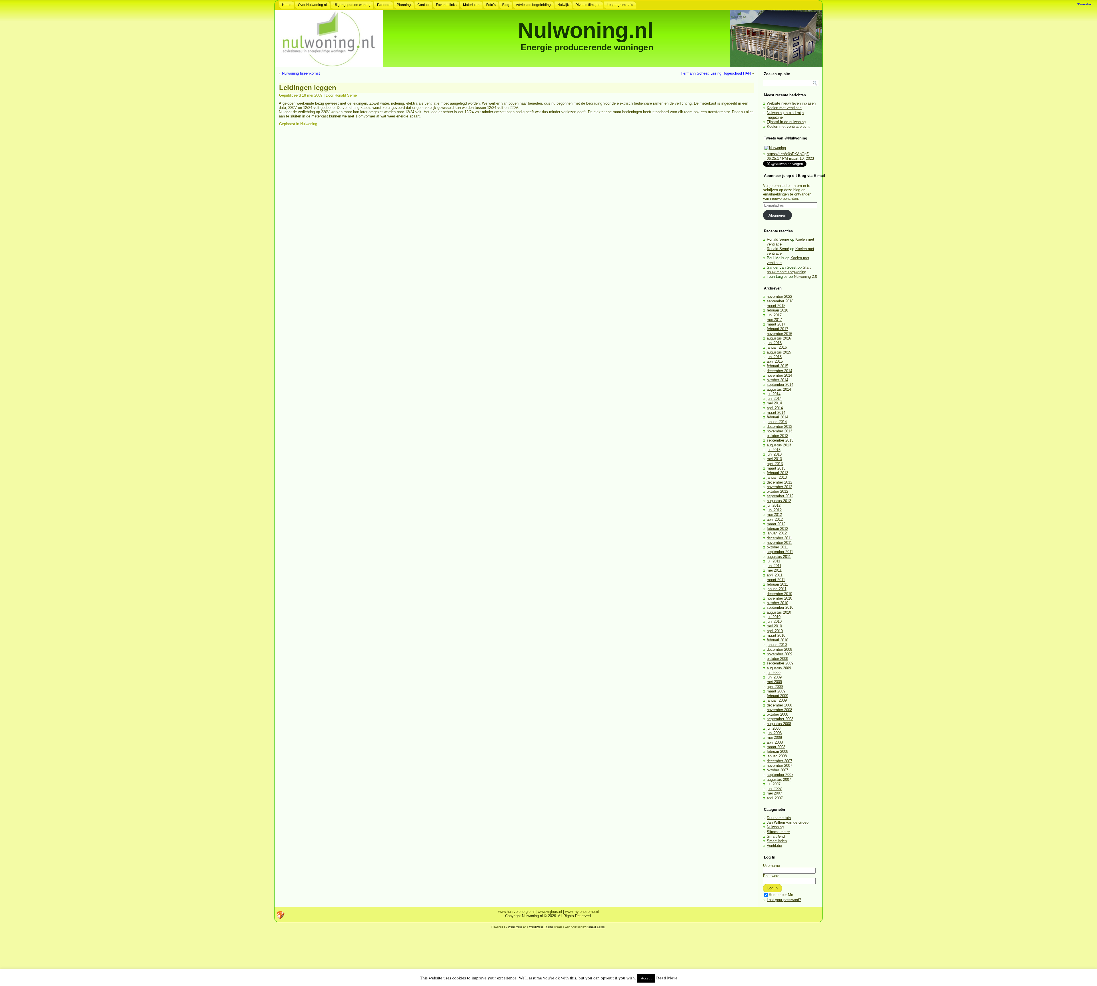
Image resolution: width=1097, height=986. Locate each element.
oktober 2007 (777, 770)
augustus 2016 (779, 338)
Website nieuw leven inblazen (791, 103)
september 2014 (780, 384)
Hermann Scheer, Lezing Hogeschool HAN (716, 73)
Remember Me (781, 895)
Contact (423, 5)
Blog (505, 5)
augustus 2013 (779, 445)
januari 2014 (777, 422)
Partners (383, 5)
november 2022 (779, 296)
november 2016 (779, 334)
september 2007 (780, 775)
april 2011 (774, 575)
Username (771, 865)
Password (771, 876)
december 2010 (779, 594)
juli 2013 (773, 450)
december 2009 (779, 649)
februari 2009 (777, 696)
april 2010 (775, 631)
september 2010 (780, 607)
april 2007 (775, 798)
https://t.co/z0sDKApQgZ (788, 154)
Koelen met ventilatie (784, 108)
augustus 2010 (779, 612)
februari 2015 (777, 366)
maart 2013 (776, 468)
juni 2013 (774, 454)
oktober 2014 (777, 380)
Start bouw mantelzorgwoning (789, 269)
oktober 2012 (777, 491)
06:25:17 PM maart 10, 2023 (790, 158)
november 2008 (779, 710)
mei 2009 (774, 682)
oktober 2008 (777, 714)
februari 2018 (777, 310)
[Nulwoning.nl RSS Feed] (280, 915)
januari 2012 (777, 533)
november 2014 (779, 375)
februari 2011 (777, 584)
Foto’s (491, 5)
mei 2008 (774, 737)
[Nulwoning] (775, 148)
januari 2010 (777, 644)
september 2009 (780, 663)
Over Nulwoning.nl (312, 5)
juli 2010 (773, 617)
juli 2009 (773, 672)
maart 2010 (776, 635)
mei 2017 (774, 320)
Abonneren (777, 215)
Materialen (471, 5)
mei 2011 (774, 570)
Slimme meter (778, 832)
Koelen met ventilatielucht (788, 126)
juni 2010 (774, 621)
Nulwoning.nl (585, 30)
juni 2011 (774, 566)
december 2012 (779, 482)
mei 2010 (774, 626)
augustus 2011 (779, 556)
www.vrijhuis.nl (550, 911)
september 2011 (780, 552)
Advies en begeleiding (533, 5)
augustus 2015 (779, 352)
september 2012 (780, 496)
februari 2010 (777, 640)
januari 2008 (777, 756)
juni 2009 (774, 677)
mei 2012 (774, 514)
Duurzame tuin (779, 818)
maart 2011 (776, 580)
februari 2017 (777, 329)
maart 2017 (776, 324)
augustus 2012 (779, 501)
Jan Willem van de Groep (787, 822)
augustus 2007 (779, 779)
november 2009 (779, 654)
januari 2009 (777, 700)
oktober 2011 (777, 547)
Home (286, 5)
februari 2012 (777, 528)
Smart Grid (776, 836)
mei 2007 (774, 793)
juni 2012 (774, 510)
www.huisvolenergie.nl (516, 911)
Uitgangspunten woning (352, 5)
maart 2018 (776, 306)
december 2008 (779, 705)
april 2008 (775, 742)
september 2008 (780, 719)
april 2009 (775, 686)
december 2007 (779, 761)
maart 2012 (776, 524)
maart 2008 (776, 747)
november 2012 (779, 487)
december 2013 (779, 426)
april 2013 (775, 464)
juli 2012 (773, 505)
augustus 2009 (779, 668)
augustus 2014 (779, 389)
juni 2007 (774, 789)
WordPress (515, 926)
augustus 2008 (779, 724)
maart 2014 (776, 412)
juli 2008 (773, 728)
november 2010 (779, 598)
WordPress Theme (541, 926)
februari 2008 (777, 751)
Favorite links (446, 5)
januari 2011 (776, 589)
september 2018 (780, 301)
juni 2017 (774, 315)
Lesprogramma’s (620, 5)
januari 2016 (777, 347)
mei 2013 (774, 459)
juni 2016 (774, 343)
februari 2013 (777, 473)
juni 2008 (774, 733)
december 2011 (779, 538)
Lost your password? (784, 900)
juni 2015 (774, 357)
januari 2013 (777, 477)
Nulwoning (308, 124)
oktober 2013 (777, 436)
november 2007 (779, 765)
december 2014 (779, 371)
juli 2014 (773, 394)
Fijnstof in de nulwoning (786, 122)
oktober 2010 (777, 603)
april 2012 (775, 519)
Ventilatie (774, 845)
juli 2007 (773, 784)
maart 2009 (776, 691)
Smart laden (777, 841)
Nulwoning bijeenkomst (301, 73)
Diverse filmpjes (587, 5)
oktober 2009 (777, 658)
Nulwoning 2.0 (805, 276)
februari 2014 (777, 417)
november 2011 (779, 542)
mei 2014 (774, 403)
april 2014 (775, 408)
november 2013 (779, 431)
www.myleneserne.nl (582, 911)
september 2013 (780, 440)
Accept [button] (646, 978)
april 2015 (775, 361)
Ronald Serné (346, 95)
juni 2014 (774, 398)
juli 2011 (773, 561)
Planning (404, 5)
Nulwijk (563, 5)
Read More (666, 978)
